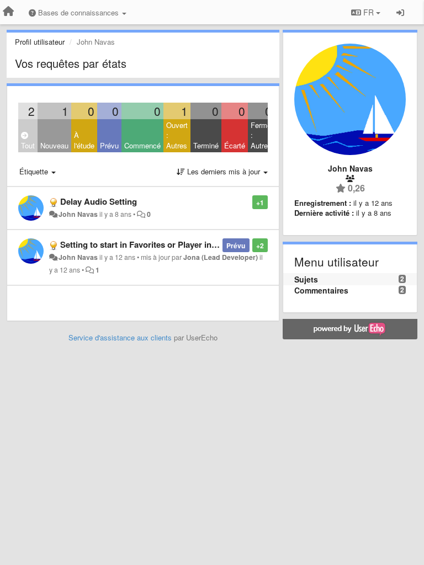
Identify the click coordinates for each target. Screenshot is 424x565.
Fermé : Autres (261, 135)
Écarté (234, 145)
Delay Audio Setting (98, 201)
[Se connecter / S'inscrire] (400, 12)
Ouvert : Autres (177, 135)
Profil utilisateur (40, 41)
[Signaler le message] (246, 201)
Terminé (206, 145)
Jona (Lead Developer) (220, 257)
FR (368, 12)
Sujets (306, 279)
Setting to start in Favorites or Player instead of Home (163, 244)
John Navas (78, 214)
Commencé (142, 145)
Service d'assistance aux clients (120, 337)
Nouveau (54, 145)
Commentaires (321, 290)
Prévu (109, 145)
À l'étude (84, 140)
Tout (28, 145)
